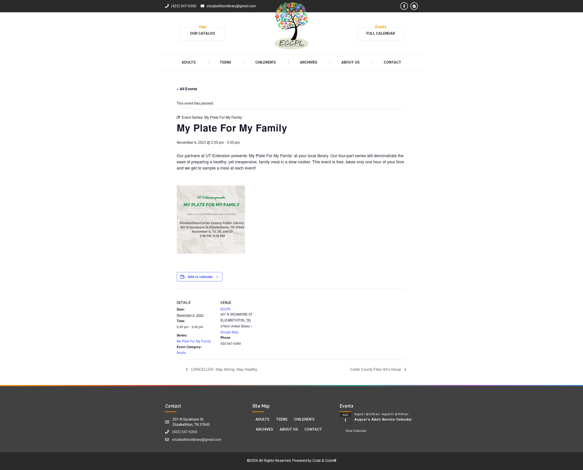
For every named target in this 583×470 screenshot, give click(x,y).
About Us (289, 429)
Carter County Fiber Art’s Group (376, 369)
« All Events (187, 88)
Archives (264, 429)
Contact (313, 429)
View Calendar (355, 430)
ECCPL (225, 309)
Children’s (304, 419)
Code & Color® (324, 460)
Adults (181, 352)
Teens (281, 419)
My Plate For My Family (194, 341)
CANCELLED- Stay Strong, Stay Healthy (223, 369)
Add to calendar (200, 276)
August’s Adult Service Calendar (383, 419)
